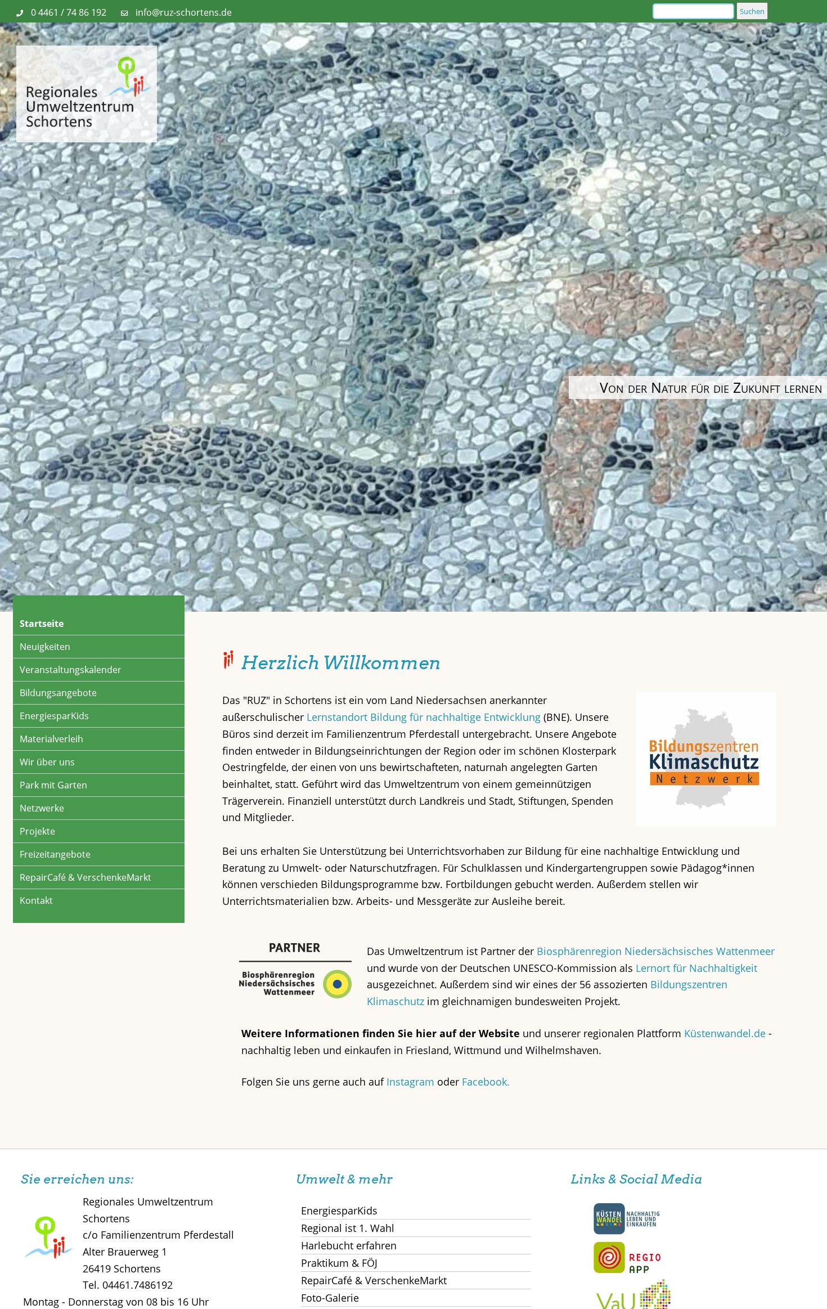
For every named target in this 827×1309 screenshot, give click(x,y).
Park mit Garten (53, 785)
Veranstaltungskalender (71, 670)
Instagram (411, 1081)
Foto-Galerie (330, 1297)
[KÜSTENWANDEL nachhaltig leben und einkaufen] (626, 1232)
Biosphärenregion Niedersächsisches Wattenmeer (656, 951)
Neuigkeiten (45, 646)
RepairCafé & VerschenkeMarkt (85, 877)
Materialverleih (51, 739)
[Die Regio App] (626, 1270)
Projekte (37, 831)
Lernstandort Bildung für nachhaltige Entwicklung (424, 717)
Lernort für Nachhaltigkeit (696, 968)
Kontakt (36, 900)
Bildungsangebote (58, 693)
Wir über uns (47, 762)
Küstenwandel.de (725, 1033)
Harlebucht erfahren (349, 1245)
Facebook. (486, 1081)
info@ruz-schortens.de (184, 12)
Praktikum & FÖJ (339, 1263)
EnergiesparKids (54, 716)
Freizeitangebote (55, 854)
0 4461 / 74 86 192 (68, 12)
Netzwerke (42, 808)
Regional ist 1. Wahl (347, 1228)
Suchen (752, 11)
